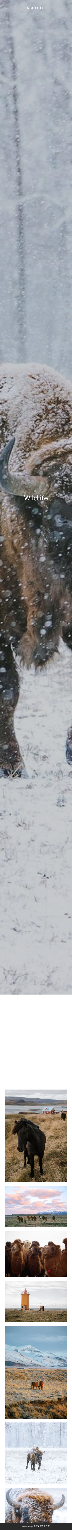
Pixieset (42, 1526)
